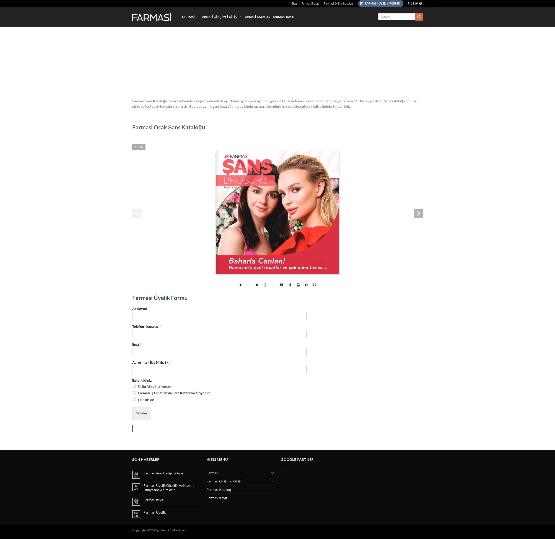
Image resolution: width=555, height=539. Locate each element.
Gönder (142, 413)
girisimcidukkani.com (171, 530)
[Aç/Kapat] (272, 472)
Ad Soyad (140, 308)
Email (136, 344)
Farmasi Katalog (257, 17)
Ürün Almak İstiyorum (154, 386)
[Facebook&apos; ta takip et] (408, 3)
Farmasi (188, 17)
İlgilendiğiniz (142, 380)
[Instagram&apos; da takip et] (412, 3)
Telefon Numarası (146, 326)
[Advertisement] (277, 59)
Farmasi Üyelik (155, 512)
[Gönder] (419, 17)
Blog (294, 3)
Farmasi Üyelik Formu (160, 298)
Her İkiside (146, 399)
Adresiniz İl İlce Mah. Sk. (151, 362)
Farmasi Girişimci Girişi (219, 17)
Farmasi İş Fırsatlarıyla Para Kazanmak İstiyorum (174, 393)
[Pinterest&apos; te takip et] (420, 3)
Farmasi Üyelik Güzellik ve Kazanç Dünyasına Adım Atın (169, 487)
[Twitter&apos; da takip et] (416, 3)
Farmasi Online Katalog (338, 3)
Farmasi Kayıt (310, 3)
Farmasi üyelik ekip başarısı (164, 473)
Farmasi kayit (153, 500)
